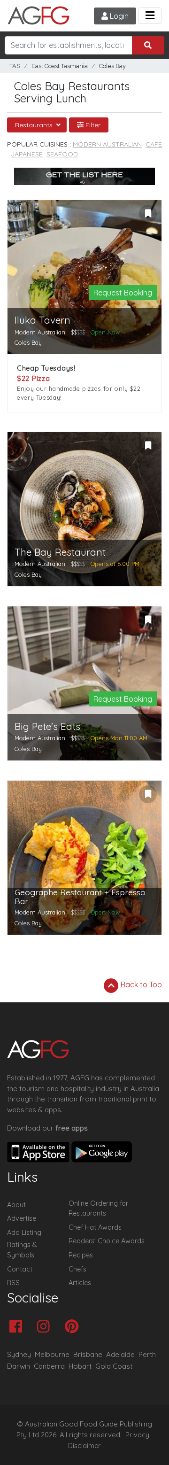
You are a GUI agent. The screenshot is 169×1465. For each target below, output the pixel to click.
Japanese (27, 154)
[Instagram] (46, 1327)
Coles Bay (112, 66)
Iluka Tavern (42, 320)
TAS (14, 66)
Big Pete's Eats (47, 726)
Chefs (77, 1269)
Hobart (80, 1366)
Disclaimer (84, 1446)
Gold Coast (113, 1366)
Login (118, 16)
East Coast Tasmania (59, 66)
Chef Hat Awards (95, 1227)
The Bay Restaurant (60, 552)
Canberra (49, 1366)
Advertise (21, 1218)
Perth (147, 1354)
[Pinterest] (73, 1327)
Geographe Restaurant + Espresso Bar (80, 897)
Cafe (154, 144)
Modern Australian (107, 144)
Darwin (18, 1366)
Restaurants (34, 125)
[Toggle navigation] (149, 16)
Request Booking (122, 292)
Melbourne (52, 1354)
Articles (80, 1283)
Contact (19, 1269)
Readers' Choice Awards (107, 1241)
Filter (92, 125)
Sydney (19, 1354)
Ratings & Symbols (22, 1249)
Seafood (62, 154)
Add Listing (24, 1232)
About (16, 1205)
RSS (13, 1283)
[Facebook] (18, 1327)
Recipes (81, 1255)
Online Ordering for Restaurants (98, 1208)
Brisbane (87, 1354)
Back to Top (140, 984)
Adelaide (120, 1354)
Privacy (137, 1435)
